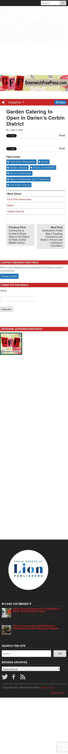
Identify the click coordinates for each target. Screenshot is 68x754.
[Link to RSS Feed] (23, 677)
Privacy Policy (47, 687)
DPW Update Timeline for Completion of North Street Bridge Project (36, 610)
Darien (44, 161)
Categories (15, 102)
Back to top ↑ (58, 693)
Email (3, 290)
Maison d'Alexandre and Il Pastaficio (29, 179)
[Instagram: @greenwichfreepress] (11, 343)
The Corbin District (20, 184)
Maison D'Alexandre (20, 173)
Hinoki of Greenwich (44, 167)
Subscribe (7, 309)
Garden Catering (18, 167)
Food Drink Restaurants (22, 161)
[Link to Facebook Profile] (14, 677)
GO (63, 2)
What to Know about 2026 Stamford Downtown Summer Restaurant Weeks (36, 627)
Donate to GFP (9, 276)
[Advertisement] (34, 40)
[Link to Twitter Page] (5, 677)
